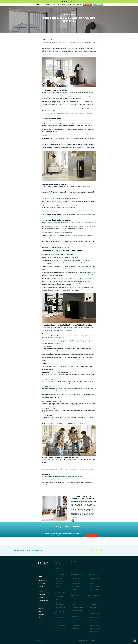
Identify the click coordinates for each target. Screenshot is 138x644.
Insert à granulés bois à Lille (77, 586)
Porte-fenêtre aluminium (43, 616)
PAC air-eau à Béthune (76, 622)
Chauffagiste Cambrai (43, 619)
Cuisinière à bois (42, 591)
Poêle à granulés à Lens (59, 604)
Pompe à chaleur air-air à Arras (95, 578)
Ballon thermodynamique (43, 600)
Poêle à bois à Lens (59, 584)
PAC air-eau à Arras (76, 620)
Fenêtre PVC (41, 608)
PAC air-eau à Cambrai (76, 623)
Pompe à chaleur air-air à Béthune (95, 580)
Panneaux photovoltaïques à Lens (95, 628)
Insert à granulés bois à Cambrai (78, 581)
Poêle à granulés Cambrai (68, 478)
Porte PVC (40, 611)
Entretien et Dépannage (43, 580)
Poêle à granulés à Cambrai (60, 601)
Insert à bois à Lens (59, 622)
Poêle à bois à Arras (59, 578)
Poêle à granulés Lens (89, 478)
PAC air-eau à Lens (76, 626)
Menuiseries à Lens (93, 605)
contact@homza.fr (59, 565)
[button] (91, 535)
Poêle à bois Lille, (87, 469)
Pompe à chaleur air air (43, 602)
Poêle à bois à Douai (59, 583)
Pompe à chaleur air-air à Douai (95, 584)
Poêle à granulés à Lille (59, 605)
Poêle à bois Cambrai (63, 469)
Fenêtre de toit (41, 605)
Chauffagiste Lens (42, 617)
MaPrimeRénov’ (86, 278)
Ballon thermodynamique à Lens (78, 607)
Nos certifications (42, 583)
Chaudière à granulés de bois (44, 595)
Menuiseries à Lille (93, 607)
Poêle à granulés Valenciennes (57, 479)
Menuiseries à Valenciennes (94, 608)
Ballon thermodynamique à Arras (78, 598)
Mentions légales (81, 640)
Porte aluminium (41, 609)
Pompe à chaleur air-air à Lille (95, 587)
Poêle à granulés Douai (79, 478)
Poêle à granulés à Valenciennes (61, 607)
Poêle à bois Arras (46, 469)
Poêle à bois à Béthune (59, 580)
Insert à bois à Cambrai (59, 619)
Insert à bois (41, 589)
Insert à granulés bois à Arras (77, 578)
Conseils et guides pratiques (69, 14)
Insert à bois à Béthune (59, 617)
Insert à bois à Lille (58, 623)
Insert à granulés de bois (43, 588)
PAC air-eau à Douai (76, 625)
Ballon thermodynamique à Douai (78, 605)
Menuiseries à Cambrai (93, 602)
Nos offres (40, 578)
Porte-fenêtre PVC (42, 614)
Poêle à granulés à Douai (60, 602)
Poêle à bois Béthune (54, 469)
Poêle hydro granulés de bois (44, 592)
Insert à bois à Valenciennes (60, 625)
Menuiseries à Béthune (93, 601)
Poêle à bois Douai (72, 469)
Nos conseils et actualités (43, 581)
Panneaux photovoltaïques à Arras (95, 617)
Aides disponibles (42, 620)
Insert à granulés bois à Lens (77, 584)
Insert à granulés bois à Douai (78, 583)
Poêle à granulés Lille (46, 479)
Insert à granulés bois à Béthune (78, 580)
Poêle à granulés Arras (47, 478)
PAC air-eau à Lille (76, 628)
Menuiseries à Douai (93, 604)
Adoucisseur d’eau (42, 594)
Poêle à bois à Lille (58, 586)
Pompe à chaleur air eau (43, 603)
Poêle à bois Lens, (80, 469)
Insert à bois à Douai (59, 620)
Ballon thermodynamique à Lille (78, 608)
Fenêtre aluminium (42, 606)
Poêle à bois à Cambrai (59, 581)
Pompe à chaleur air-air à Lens (95, 586)
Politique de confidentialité (89, 640)
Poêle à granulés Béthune (57, 478)
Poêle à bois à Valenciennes (60, 587)
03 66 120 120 (57, 563)
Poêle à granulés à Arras (60, 596)
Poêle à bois (41, 586)
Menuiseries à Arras (93, 599)
